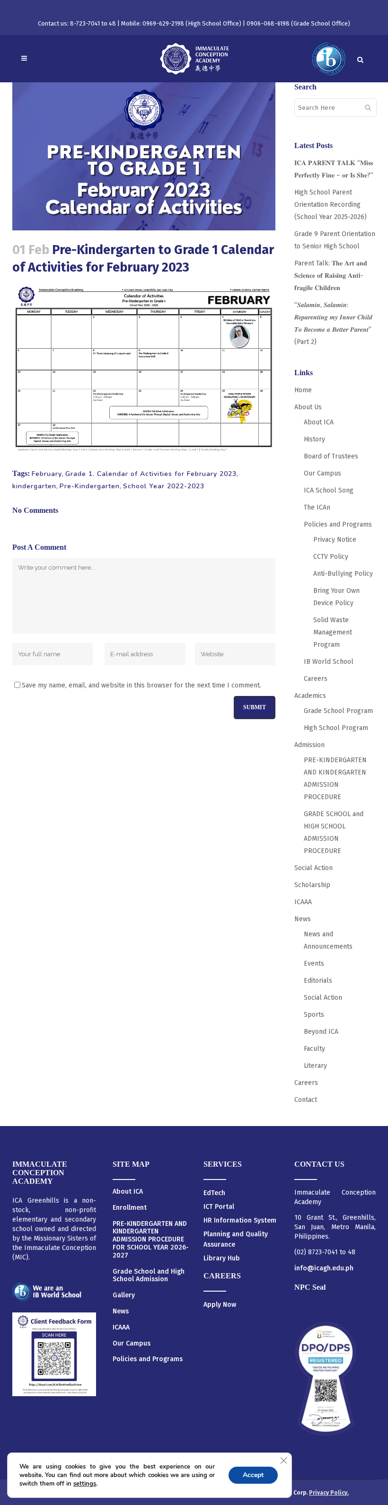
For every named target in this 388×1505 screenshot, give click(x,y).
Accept (253, 1474)
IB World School (328, 662)
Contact (305, 1100)
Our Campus (322, 473)
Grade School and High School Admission (149, 1276)
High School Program (336, 728)
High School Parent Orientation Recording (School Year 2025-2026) (330, 204)
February (47, 473)
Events (314, 963)
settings (84, 1483)
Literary (315, 1066)
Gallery (124, 1295)
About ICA (319, 422)
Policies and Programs (338, 524)
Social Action (313, 868)
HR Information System (239, 1220)
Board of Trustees (331, 456)
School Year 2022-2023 (163, 486)
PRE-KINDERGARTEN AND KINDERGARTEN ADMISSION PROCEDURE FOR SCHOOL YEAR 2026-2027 (151, 1239)
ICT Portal (218, 1207)
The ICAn (317, 507)
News (302, 919)
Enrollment (130, 1208)
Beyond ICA (321, 1032)
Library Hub (221, 1258)
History (314, 439)
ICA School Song (328, 490)
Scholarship (312, 885)
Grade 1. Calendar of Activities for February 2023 (151, 473)
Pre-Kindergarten (90, 486)
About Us (308, 407)
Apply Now (219, 1305)
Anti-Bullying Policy (343, 574)
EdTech (214, 1193)
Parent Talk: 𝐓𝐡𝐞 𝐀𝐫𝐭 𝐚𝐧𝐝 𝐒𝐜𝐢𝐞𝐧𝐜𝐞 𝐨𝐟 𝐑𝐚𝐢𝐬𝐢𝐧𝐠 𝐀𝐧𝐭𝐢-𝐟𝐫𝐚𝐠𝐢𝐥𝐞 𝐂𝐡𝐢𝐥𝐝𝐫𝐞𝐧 (330, 275)
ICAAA (303, 902)
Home (303, 390)
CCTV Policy (330, 557)
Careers (315, 679)
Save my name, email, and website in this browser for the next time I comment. (141, 685)
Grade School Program (338, 711)
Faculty (314, 1049)
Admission (309, 745)
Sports (314, 1015)
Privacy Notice (334, 540)
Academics (310, 696)
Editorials (318, 981)
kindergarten (34, 486)
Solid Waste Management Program (332, 632)
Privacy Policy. (329, 1492)
